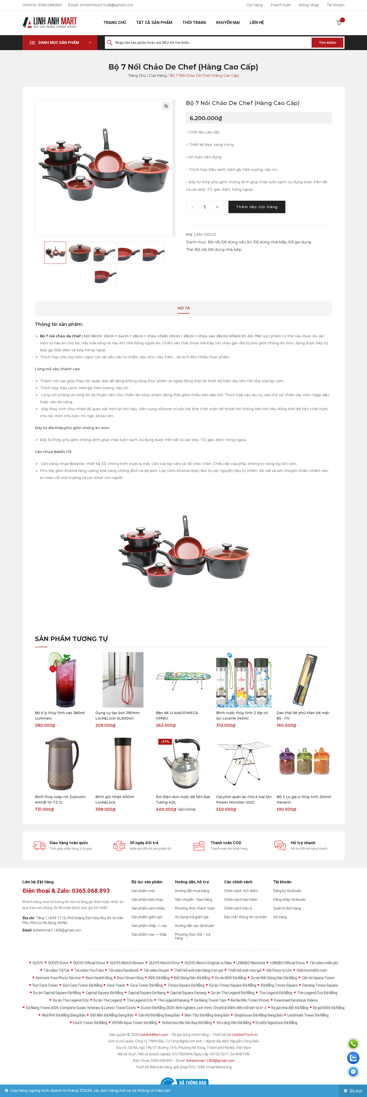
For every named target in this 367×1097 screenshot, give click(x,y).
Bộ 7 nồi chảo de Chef (60, 336)
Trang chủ (114, 22)
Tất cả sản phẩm (154, 22)
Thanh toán (280, 5)
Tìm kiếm (327, 42)
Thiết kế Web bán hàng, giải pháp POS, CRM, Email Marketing (184, 1067)
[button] (59, 42)
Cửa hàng (158, 75)
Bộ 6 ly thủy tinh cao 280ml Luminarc (60, 716)
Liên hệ (257, 22)
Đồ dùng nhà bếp (270, 242)
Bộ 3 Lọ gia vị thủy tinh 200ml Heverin (304, 800)
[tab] (184, 308)
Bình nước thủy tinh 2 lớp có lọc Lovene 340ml (242, 716)
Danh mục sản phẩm (58, 42)
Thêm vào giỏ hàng (257, 207)
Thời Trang (194, 22)
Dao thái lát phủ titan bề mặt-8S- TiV (303, 716)
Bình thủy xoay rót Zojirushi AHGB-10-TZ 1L (60, 800)
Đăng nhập (309, 5)
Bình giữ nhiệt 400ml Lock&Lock (114, 800)
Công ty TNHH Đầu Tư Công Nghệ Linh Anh (168, 1041)
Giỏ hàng (254, 5)
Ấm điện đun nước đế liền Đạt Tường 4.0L (183, 800)
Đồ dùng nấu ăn (236, 242)
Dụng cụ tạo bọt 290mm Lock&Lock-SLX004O (117, 716)
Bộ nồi (214, 242)
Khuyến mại (228, 22)
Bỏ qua (356, 1090)
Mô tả (184, 308)
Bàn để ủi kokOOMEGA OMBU (177, 716)
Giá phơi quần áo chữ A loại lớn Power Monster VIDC (244, 800)
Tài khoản (336, 5)
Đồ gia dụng (299, 242)
